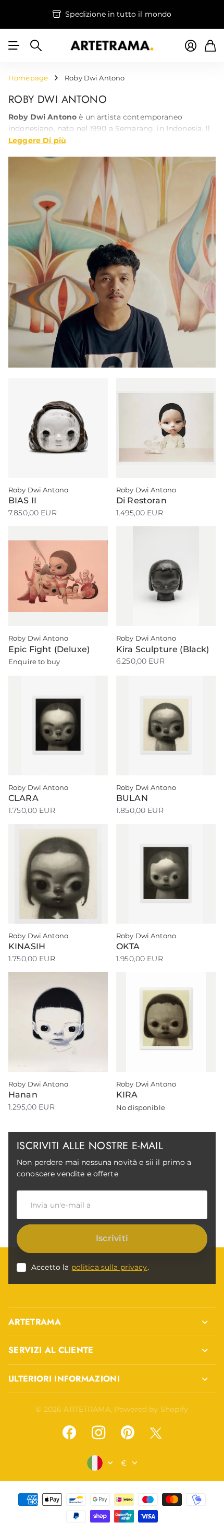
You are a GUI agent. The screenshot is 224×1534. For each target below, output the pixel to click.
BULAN (132, 798)
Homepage (28, 78)
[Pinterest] (127, 1432)
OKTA (128, 946)
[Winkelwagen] (210, 46)
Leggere (37, 140)
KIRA (127, 1095)
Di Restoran (141, 500)
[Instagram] (98, 1432)
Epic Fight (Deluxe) (49, 649)
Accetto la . (90, 1267)
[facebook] (69, 1432)
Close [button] (112, 1322)
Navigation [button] (14, 45)
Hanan (23, 1095)
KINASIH (26, 946)
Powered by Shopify (151, 1409)
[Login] (190, 46)
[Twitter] (155, 1432)
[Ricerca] (36, 45)
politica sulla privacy (109, 1267)
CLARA (23, 798)
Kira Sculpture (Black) (162, 649)
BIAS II (22, 500)
